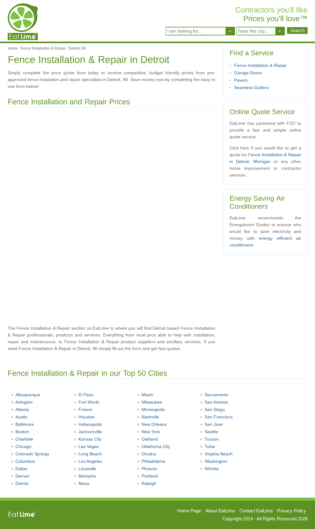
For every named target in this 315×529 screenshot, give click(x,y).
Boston (22, 431)
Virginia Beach (219, 453)
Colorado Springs (32, 453)
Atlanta (22, 409)
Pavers (241, 80)
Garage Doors (248, 72)
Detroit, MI (77, 48)
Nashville (150, 416)
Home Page (189, 510)
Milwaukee (152, 402)
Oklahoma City (156, 446)
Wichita (212, 468)
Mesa (83, 483)
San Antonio (216, 402)
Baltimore (24, 424)
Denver (22, 476)
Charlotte (24, 439)
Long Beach (90, 453)
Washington (216, 461)
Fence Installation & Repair (43, 48)
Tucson (212, 439)
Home (13, 48)
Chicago (23, 446)
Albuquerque (27, 394)
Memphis (87, 476)
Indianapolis (90, 424)
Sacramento (216, 394)
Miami (147, 394)
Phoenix (149, 468)
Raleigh (149, 483)
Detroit (21, 483)
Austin (21, 416)
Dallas (21, 468)
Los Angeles (90, 461)
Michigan (262, 161)
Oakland (150, 439)
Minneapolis (153, 409)
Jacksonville (90, 431)
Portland (150, 476)
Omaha (149, 453)
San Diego (215, 409)
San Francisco (219, 416)
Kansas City (90, 439)
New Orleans (154, 424)
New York (151, 431)
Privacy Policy (291, 510)
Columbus (25, 461)
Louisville (87, 468)
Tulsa (210, 446)
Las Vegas (88, 446)
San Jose (214, 424)
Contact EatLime (256, 510)
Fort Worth (88, 402)
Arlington (24, 402)
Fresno (85, 409)
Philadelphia (153, 461)
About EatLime (220, 510)
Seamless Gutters (251, 87)
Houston (86, 416)
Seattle (211, 431)
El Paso (85, 394)
